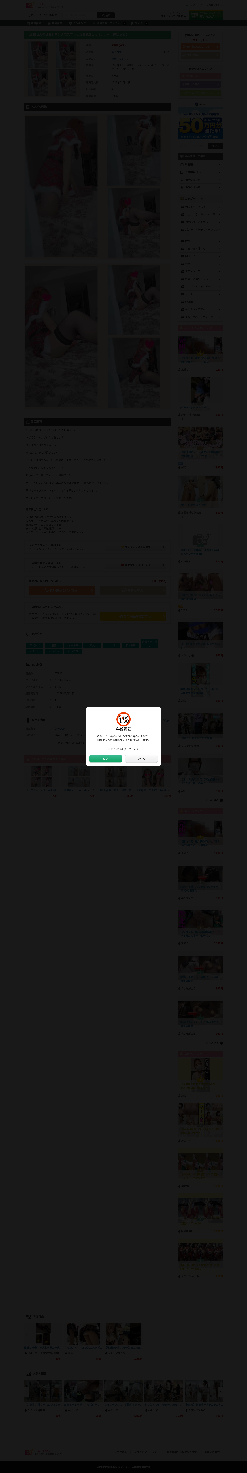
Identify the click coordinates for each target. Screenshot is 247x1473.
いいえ (141, 758)
